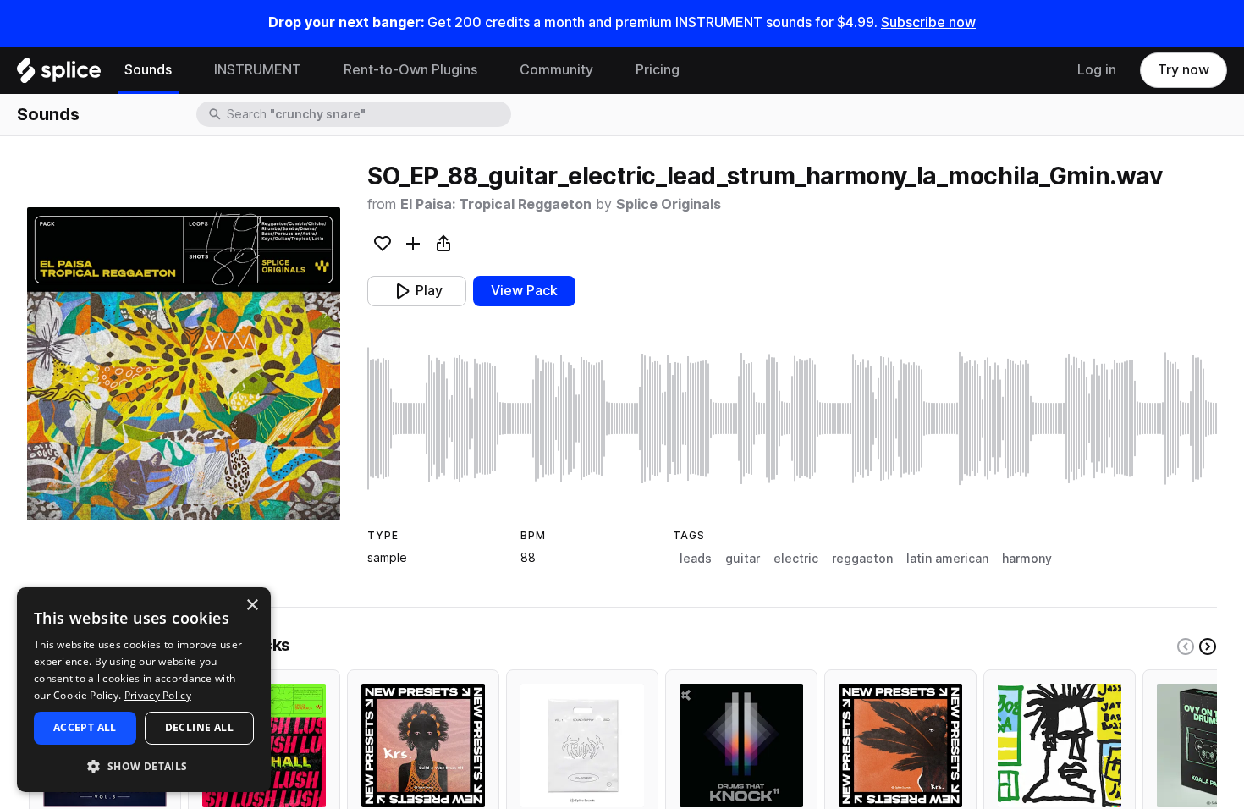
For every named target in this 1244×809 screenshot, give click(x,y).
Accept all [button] (85, 727)
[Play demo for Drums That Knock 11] (741, 745)
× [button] (251, 605)
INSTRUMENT (257, 70)
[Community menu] (606, 70)
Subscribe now (928, 22)
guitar (742, 558)
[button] (144, 765)
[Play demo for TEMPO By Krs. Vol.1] (1059, 745)
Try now (1183, 70)
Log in (1096, 70)
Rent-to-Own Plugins (410, 70)
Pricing (658, 70)
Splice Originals (668, 204)
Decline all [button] (199, 727)
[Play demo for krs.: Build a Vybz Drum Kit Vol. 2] (900, 745)
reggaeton (862, 558)
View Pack (524, 291)
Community (556, 70)
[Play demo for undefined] (183, 363)
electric (795, 558)
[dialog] (144, 689)
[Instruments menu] (314, 70)
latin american (947, 558)
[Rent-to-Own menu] (490, 70)
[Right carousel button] (1208, 647)
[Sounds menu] (184, 70)
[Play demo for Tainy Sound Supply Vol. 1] (582, 745)
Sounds (148, 70)
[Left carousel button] (1186, 647)
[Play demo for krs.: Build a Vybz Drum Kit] (423, 745)
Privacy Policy (157, 695)
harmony (1027, 558)
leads (696, 558)
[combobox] (367, 114)
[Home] (59, 74)
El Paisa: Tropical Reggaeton (496, 204)
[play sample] (792, 418)
